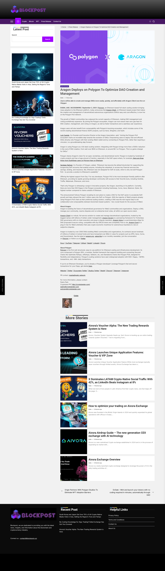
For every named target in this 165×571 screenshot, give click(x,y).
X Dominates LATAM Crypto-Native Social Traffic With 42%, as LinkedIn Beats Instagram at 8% (121, 381)
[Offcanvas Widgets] (11, 21)
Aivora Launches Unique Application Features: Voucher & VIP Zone (31, 171)
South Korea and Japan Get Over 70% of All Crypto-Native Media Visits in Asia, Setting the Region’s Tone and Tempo (31, 84)
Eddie (61, 98)
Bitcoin (31, 21)
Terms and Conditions (116, 520)
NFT (37, 21)
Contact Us (57, 21)
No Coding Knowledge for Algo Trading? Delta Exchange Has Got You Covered (29, 118)
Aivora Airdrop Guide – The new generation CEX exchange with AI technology (117, 434)
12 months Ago (98, 409)
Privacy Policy (113, 515)
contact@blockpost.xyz (28, 538)
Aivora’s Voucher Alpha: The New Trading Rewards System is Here (30, 149)
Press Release (46, 21)
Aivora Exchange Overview (104, 459)
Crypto (24, 21)
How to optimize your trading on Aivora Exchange (118, 406)
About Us (111, 528)
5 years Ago (69, 98)
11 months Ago (98, 332)
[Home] (18, 21)
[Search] (154, 21)
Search (14, 35)
